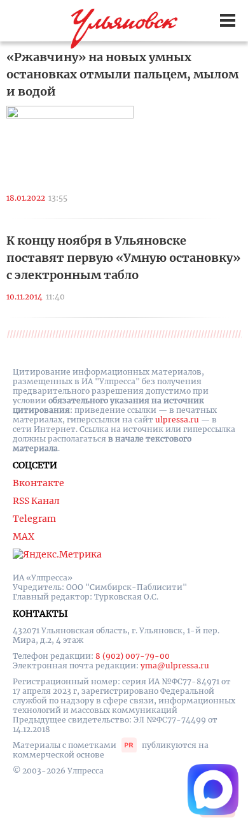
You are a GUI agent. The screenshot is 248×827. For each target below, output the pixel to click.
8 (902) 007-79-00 (132, 656)
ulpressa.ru (177, 419)
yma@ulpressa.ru (175, 665)
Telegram (34, 518)
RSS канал (36, 501)
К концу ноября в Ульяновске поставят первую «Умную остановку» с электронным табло (123, 257)
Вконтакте (38, 483)
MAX (23, 536)
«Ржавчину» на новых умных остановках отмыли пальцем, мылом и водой (122, 74)
